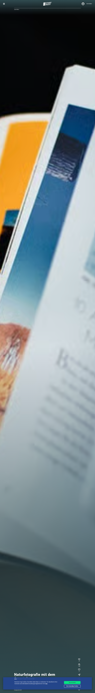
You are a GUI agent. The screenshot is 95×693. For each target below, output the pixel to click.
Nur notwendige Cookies (72, 686)
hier (46, 683)
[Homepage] (47, 3)
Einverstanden (72, 682)
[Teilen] (79, 674)
